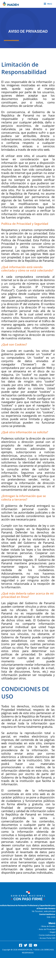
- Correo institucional (46, 935)
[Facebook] (20, 945)
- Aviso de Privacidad (46, 929)
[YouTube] (35, 945)
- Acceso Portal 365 (46, 938)
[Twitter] (25, 945)
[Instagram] (30, 945)
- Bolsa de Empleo (47, 926)
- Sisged (51, 932)
